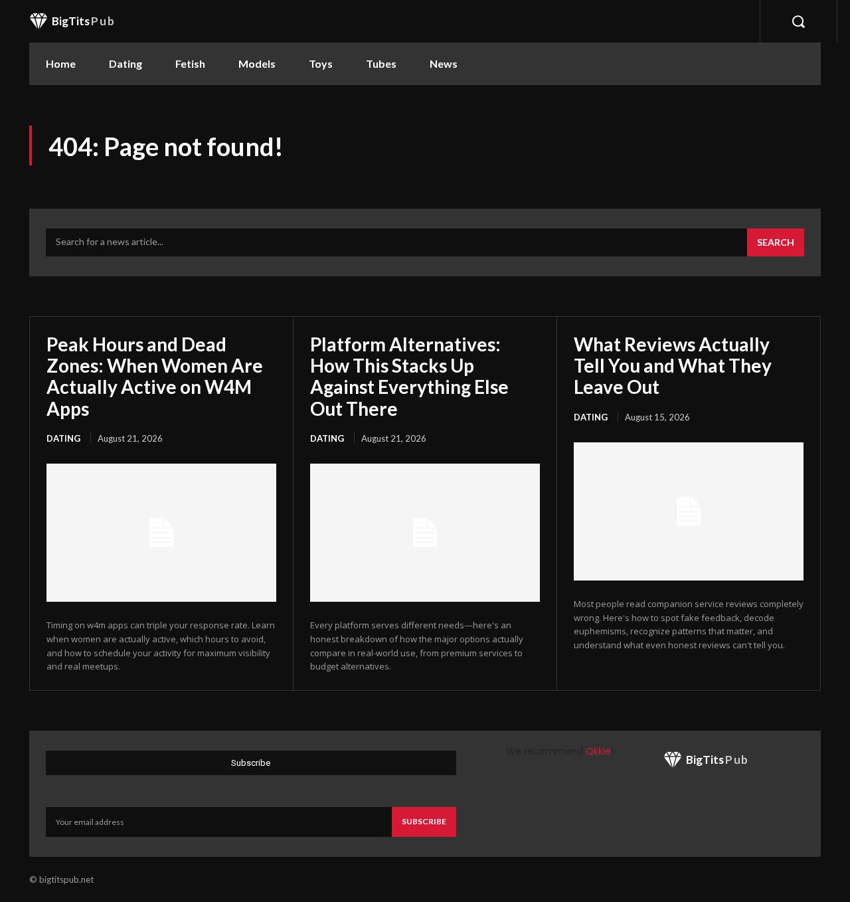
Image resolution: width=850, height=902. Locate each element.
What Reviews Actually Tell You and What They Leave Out (673, 365)
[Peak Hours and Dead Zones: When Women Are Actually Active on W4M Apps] (161, 533)
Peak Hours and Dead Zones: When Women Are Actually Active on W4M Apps (154, 376)
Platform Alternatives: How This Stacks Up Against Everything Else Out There (409, 376)
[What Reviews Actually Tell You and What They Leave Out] (689, 511)
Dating (63, 438)
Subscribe (424, 821)
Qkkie (598, 751)
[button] (798, 21)
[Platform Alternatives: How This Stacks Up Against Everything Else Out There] (425, 533)
